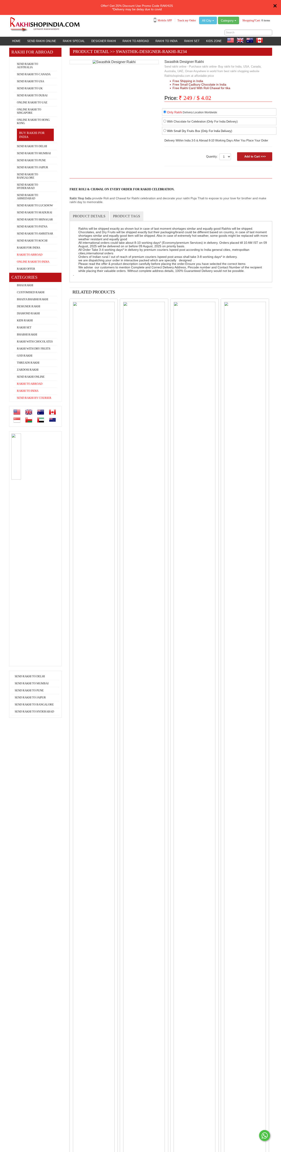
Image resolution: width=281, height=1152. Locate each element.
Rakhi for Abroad (22, 58)
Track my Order (186, 20)
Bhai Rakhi (25, 285)
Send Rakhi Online (41, 41)
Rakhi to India (166, 41)
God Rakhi (24, 355)
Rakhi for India (28, 247)
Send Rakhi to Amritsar (35, 233)
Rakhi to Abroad (135, 41)
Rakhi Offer (26, 268)
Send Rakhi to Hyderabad (27, 186)
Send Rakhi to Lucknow (35, 205)
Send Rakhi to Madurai (34, 212)
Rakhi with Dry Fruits (33, 348)
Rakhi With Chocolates (35, 341)
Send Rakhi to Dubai (32, 95)
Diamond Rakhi (28, 313)
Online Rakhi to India (33, 261)
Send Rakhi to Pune (31, 160)
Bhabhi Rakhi (27, 334)
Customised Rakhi (30, 292)
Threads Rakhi (28, 362)
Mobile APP (165, 20)
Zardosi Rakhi (27, 369)
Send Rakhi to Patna (32, 226)
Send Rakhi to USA (30, 81)
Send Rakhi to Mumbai (34, 153)
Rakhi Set (192, 41)
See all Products (256, 291)
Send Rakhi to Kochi (32, 240)
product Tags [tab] (126, 216)
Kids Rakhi (25, 320)
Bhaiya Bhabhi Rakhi (32, 299)
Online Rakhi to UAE (32, 102)
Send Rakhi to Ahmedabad (27, 197)
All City (207, 20)
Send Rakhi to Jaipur (32, 167)
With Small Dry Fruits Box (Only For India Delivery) (199, 131)
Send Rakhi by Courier (34, 397)
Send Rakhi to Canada (33, 74)
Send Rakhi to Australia (27, 65)
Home (16, 41)
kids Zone (214, 41)
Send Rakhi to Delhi (32, 146)
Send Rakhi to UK (30, 88)
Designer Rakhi (103, 41)
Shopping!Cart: (256, 20)
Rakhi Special (74, 41)
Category (227, 20)
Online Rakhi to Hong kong (33, 121)
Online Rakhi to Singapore (29, 111)
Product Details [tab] (89, 216)
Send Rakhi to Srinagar (35, 219)
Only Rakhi (174, 112)
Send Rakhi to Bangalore (27, 176)
